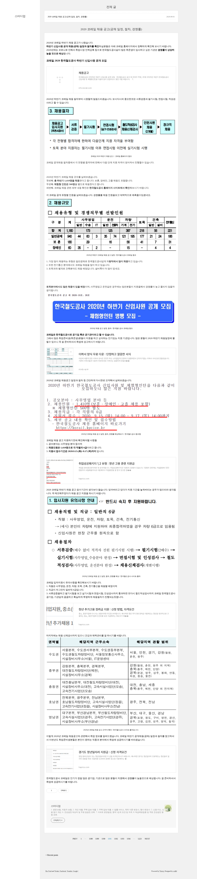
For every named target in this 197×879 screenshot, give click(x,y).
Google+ (76, 871)
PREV (74, 838)
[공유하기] (54, 791)
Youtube (69, 871)
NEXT (147, 838)
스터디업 (20, 16)
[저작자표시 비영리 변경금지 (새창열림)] (72, 791)
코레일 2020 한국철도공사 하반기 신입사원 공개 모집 (76, 60)
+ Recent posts (52, 855)
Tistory (161, 871)
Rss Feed (48, 871)
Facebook (63, 871)
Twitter (57, 871)
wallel (175, 871)
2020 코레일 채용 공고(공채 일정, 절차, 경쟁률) (67, 17)
